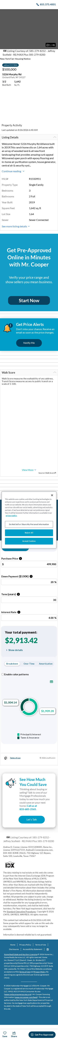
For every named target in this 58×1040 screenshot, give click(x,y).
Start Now (29, 300)
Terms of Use (40, 945)
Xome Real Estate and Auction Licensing (20, 954)
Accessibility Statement (32, 949)
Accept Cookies (29, 541)
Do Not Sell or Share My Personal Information (29, 524)
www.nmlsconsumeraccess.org (18, 994)
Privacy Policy (25, 945)
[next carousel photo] (53, 29)
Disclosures (14, 949)
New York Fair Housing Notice (15, 58)
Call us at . (28, 807)
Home (12, 945)
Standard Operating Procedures (21, 911)
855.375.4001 (48, 4)
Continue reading (12, 171)
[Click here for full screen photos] (54, 13)
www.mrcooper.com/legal (26, 997)
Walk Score (8, 372)
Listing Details (10, 137)
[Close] (52, 495)
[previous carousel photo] (4, 29)
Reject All (29, 533)
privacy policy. (11, 516)
